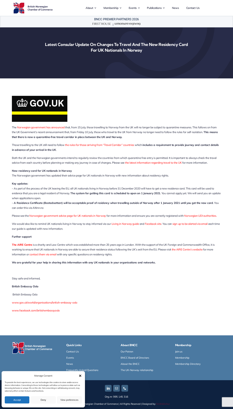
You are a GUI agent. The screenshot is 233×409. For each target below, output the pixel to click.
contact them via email (42, 254)
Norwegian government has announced (41, 127)
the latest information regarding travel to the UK (153, 162)
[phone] (124, 388)
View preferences (69, 400)
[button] (80, 375)
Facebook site (153, 223)
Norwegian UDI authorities (200, 215)
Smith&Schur (163, 403)
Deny (43, 400)
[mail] (116, 388)
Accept (17, 400)
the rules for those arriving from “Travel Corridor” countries (99, 145)
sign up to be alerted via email (190, 223)
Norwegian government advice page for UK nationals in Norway (67, 215)
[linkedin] (108, 388)
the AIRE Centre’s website (187, 249)
